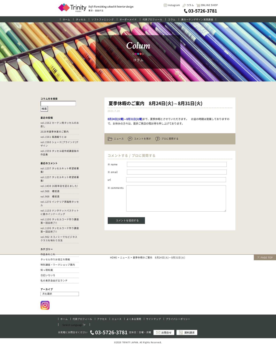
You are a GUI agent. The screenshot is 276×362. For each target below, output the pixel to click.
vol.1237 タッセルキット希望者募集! (60, 170)
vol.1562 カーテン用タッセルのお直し (60, 124)
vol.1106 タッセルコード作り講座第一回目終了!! (60, 221)
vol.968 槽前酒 (50, 191)
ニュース (118, 138)
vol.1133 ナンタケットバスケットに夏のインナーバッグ (60, 212)
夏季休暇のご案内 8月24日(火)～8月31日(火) (155, 104)
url (109, 179)
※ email (113, 171)
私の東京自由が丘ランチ (54, 280)
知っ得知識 (47, 269)
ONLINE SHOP (209, 5)
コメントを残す (142, 138)
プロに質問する (170, 138)
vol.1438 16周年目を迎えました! (59, 185)
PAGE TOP (267, 257)
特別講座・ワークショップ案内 (58, 264)
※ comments (115, 187)
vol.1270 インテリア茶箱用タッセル (60, 203)
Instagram (174, 5)
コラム (190, 5)
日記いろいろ (48, 275)
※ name (113, 164)
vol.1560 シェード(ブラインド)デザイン (59, 143)
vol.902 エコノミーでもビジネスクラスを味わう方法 (59, 238)
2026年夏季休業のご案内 (55, 131)
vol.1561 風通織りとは (54, 136)
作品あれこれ (48, 254)
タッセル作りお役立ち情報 (55, 259)
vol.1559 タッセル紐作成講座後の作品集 (60, 152)
